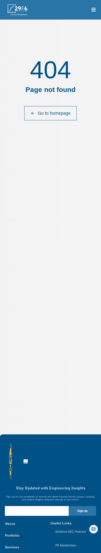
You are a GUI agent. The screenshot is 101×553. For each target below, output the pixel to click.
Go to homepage (54, 113)
